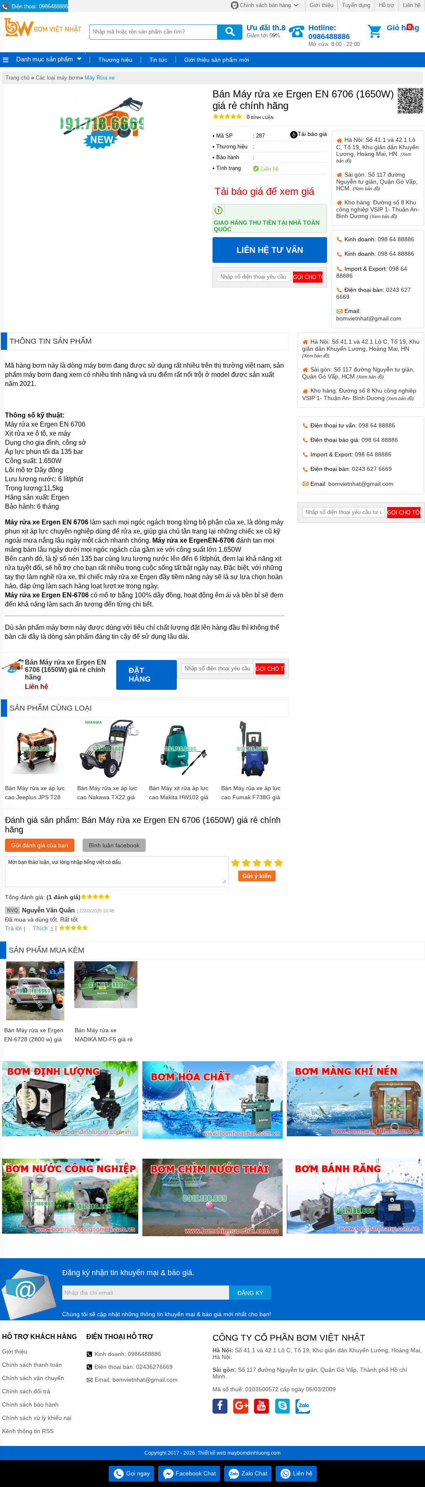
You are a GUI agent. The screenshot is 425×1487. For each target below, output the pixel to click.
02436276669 (154, 1366)
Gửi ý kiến (256, 876)
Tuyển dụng (356, 5)
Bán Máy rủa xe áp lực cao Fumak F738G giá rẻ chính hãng (251, 797)
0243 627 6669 (372, 469)
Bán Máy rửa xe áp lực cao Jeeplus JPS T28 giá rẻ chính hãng (35, 797)
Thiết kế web (212, 1453)
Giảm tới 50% (266, 31)
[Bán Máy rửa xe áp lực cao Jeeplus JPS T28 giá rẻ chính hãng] (37, 776)
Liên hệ (411, 5)
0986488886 (144, 1354)
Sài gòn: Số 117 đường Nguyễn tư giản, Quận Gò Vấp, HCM (358, 373)
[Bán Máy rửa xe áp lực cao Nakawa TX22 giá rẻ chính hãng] (109, 776)
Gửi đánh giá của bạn (39, 845)
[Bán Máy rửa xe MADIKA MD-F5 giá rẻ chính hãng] (105, 1006)
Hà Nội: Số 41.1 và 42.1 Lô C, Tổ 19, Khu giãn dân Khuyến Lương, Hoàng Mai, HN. (377, 149)
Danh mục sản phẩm (44, 59)
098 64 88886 (396, 239)
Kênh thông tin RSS (28, 1431)
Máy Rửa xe (100, 78)
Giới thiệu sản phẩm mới (216, 59)
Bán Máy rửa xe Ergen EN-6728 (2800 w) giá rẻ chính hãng (34, 1039)
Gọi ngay (137, 1473)
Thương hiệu (115, 59)
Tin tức (158, 59)
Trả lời (13, 928)
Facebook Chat (195, 1473)
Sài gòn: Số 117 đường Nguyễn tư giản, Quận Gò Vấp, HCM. (377, 181)
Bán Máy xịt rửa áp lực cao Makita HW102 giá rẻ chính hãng (178, 797)
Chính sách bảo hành (30, 1404)
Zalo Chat (253, 1473)
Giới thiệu (321, 5)
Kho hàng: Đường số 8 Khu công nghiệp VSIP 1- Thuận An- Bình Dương (377, 209)
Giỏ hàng (403, 28)
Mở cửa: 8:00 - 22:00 (334, 35)
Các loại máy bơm (58, 78)
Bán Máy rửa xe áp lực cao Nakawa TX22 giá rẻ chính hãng (107, 797)
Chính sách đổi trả (26, 1391)
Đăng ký (250, 1293)
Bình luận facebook (114, 845)
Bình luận (260, 117)
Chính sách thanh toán (32, 1364)
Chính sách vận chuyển (33, 1378)
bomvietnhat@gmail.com (368, 318)
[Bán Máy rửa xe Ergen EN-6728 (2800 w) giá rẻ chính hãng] (35, 1018)
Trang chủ (17, 78)
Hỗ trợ (386, 5)
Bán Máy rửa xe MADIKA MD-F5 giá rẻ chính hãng (104, 1039)
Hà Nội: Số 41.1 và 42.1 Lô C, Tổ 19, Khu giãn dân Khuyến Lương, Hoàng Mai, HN (361, 348)
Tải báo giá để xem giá (264, 191)
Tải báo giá (312, 134)
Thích (40, 928)
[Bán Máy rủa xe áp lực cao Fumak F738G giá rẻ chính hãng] (253, 776)
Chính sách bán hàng (265, 5)
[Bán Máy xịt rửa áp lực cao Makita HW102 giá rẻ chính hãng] (181, 776)
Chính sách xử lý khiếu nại (36, 1417)
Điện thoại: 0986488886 (39, 6)
